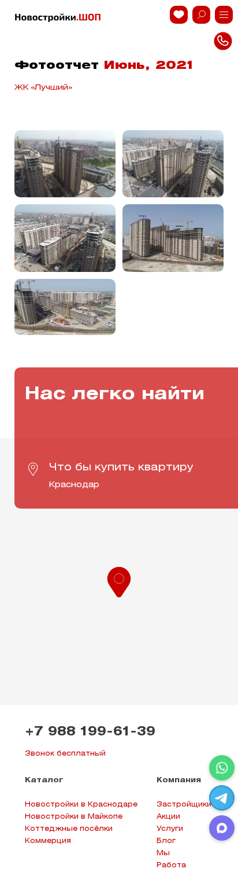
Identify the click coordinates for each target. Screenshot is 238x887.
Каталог (44, 780)
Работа (171, 865)
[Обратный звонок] (224, 15)
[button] (119, 580)
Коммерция (48, 841)
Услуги (170, 829)
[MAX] (222, 828)
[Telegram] (222, 798)
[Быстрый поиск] (201, 15)
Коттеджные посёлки (69, 829)
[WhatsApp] (222, 768)
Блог (166, 841)
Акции (168, 817)
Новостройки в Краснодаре (81, 804)
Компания (179, 780)
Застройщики (184, 804)
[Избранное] (179, 15)
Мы (163, 853)
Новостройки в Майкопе (73, 817)
